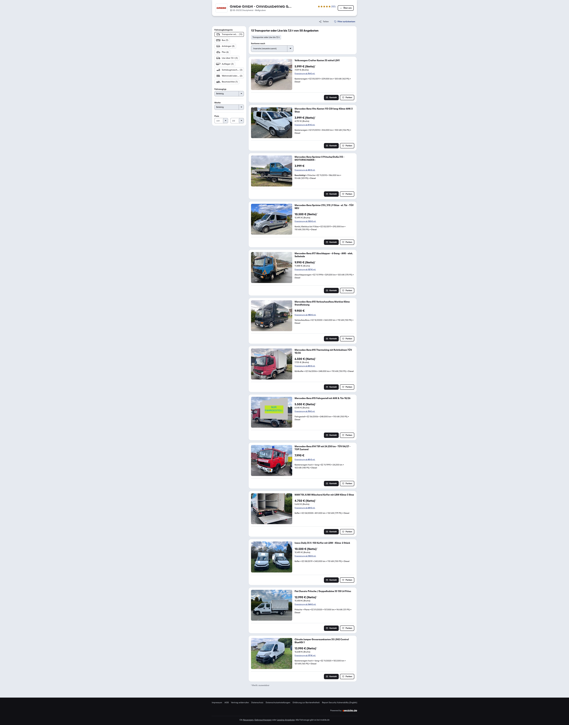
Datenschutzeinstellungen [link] (278, 702)
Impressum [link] (217, 702)
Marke (217, 102)
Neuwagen (248, 720)
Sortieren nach (258, 43)
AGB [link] (226, 702)
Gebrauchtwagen (263, 720)
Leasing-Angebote (286, 720)
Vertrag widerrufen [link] (240, 702)
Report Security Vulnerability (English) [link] (339, 702)
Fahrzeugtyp (220, 89)
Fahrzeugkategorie (223, 30)
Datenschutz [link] (257, 702)
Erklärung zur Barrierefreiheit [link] (306, 702)
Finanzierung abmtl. (305, 73)
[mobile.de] (350, 710)
